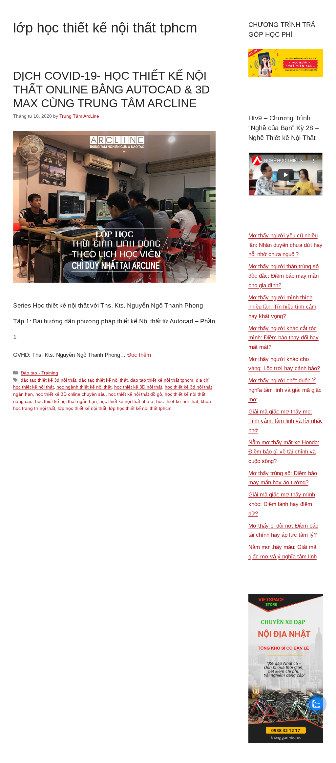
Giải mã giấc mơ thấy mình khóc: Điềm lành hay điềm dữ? (281, 504)
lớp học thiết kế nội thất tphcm (140, 408)
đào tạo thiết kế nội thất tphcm (161, 380)
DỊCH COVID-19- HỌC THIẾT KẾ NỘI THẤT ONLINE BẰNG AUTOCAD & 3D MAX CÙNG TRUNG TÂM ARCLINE (111, 89)
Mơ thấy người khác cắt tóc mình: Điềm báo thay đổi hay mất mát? (283, 337)
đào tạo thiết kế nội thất (103, 380)
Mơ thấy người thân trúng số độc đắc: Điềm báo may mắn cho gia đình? (283, 275)
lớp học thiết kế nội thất (82, 408)
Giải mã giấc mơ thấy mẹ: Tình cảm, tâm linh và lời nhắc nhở (285, 421)
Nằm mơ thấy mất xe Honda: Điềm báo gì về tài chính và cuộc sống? (283, 451)
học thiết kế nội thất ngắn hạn (66, 401)
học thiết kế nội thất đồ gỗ (135, 394)
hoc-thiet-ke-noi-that (177, 401)
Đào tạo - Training (39, 372)
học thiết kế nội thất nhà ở (126, 401)
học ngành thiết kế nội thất (84, 387)
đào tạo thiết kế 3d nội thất (48, 380)
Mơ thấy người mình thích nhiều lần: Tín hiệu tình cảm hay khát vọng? (282, 306)
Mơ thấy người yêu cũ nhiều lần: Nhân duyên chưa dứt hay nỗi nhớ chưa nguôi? (285, 244)
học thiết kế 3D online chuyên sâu (70, 394)
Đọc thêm (139, 355)
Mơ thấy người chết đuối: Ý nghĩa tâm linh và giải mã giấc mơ (285, 389)
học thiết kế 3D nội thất (138, 387)
